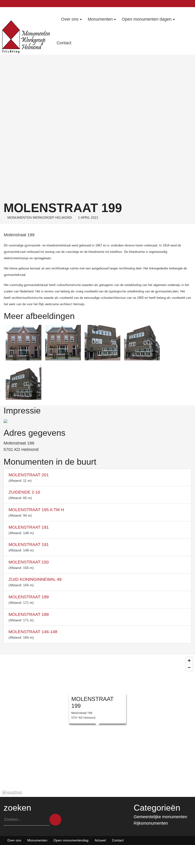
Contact (118, 840)
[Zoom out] (189, 667)
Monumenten (37, 840)
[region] (97, 726)
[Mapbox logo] (11, 792)
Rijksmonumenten (151, 823)
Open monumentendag (71, 840)
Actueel (100, 840)
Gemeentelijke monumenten (160, 816)
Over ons (14, 840)
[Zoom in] (189, 660)
